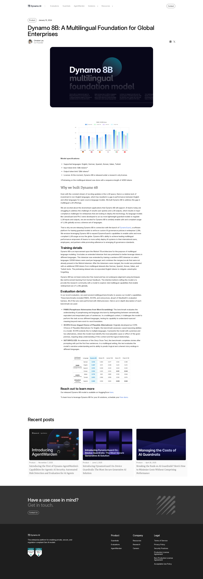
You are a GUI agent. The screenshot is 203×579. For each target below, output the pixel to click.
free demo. (124, 397)
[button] (93, 6)
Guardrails (66, 6)
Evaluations (54, 6)
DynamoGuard (125, 228)
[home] (34, 6)
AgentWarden (79, 6)
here (111, 392)
